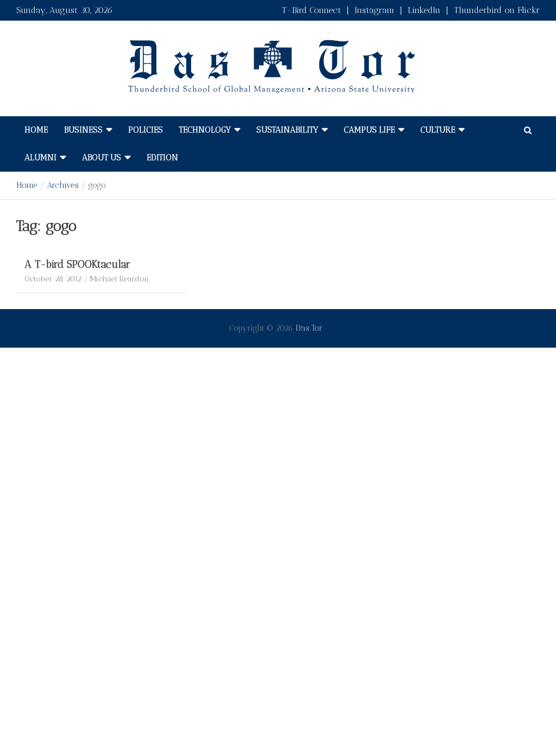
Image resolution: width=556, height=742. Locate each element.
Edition (162, 157)
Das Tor (309, 328)
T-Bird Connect (311, 10)
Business (83, 130)
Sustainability (287, 130)
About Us (101, 157)
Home (36, 130)
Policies (145, 130)
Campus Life (369, 130)
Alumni (40, 157)
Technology (205, 130)
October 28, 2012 (52, 279)
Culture (437, 130)
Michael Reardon (119, 279)
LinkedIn (424, 10)
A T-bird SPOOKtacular (77, 264)
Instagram (374, 10)
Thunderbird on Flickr (497, 10)
